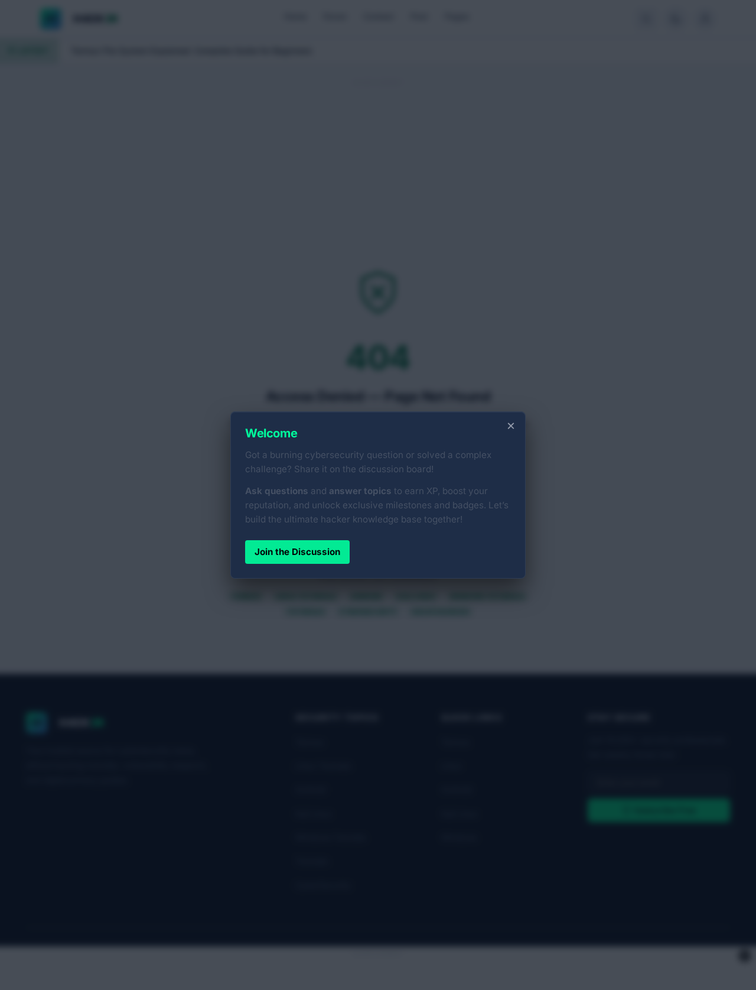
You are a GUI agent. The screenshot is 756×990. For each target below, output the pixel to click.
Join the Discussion (297, 551)
